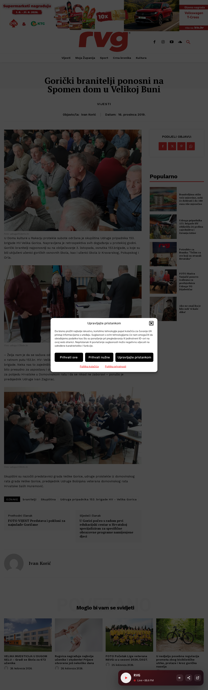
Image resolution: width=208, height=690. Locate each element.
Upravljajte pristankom (134, 357)
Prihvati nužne (99, 357)
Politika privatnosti (115, 366)
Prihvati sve (69, 357)
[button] (151, 323)
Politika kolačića (89, 366)
